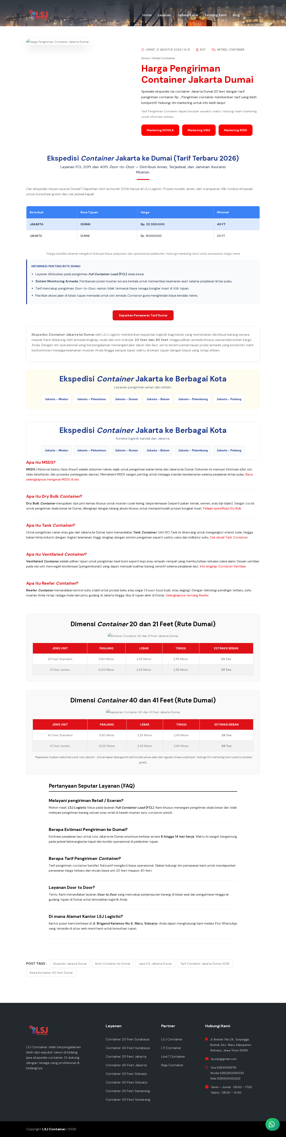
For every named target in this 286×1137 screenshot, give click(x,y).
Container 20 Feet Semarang (128, 1091)
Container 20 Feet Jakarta (126, 1056)
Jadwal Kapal (187, 15)
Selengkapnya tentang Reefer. (187, 595)
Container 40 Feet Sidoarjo (127, 1082)
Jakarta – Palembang (193, 399)
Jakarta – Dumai (126, 399)
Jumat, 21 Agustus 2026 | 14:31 (167, 49)
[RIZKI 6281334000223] (250, 1106)
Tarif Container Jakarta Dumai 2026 (204, 963)
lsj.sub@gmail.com (224, 1059)
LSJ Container (172, 1039)
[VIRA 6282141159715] (250, 1087)
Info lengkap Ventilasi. (223, 566)
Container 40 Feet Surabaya (128, 1048)
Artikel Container (230, 49)
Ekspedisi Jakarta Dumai (70, 963)
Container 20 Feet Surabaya (127, 1039)
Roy (202, 49)
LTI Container (171, 1048)
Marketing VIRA (199, 130)
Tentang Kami (216, 15)
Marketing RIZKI (235, 130)
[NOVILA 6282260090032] (250, 1069)
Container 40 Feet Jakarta (126, 1065)
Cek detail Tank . (229, 537)
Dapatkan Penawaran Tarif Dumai (143, 315)
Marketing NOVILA (160, 130)
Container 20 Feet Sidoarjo (126, 1074)
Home (147, 15)
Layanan (164, 15)
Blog (236, 15)
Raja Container (172, 1065)
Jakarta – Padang (229, 399)
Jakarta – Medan (56, 399)
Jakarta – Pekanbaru (91, 399)
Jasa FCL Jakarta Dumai (155, 963)
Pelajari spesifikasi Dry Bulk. (222, 508)
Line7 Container (173, 1056)
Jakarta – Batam (158, 399)
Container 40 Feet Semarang (128, 1099)
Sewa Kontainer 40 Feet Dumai (51, 973)
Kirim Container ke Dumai (112, 963)
